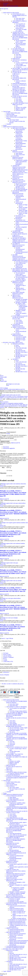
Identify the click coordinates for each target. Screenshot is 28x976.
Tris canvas (18, 47)
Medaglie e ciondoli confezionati (20, 311)
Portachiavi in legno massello (16, 901)
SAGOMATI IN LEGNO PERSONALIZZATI (18, 181)
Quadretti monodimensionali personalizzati (20, 249)
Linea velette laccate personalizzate (21, 264)
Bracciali (18, 346)
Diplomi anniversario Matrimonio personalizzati (21, 148)
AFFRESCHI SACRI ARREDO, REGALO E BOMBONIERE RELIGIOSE (20, 34)
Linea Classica (19, 321)
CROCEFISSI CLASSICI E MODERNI (16, 707)
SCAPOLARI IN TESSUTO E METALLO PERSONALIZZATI (14, 895)
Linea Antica (19, 320)
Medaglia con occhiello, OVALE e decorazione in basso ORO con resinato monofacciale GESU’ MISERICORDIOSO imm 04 (13, 608)
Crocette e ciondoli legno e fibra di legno (22, 63)
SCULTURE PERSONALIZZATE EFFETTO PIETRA (17, 157)
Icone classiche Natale (11, 115)
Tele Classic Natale (14, 120)
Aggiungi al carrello (5, 441)
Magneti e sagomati (20, 108)
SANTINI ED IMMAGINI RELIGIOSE (16, 772)
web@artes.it (6, 672)
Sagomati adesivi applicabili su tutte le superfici (21, 290)
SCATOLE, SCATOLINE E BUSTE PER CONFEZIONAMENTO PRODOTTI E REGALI (19, 87)
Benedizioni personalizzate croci (20, 219)
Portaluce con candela (21, 107)
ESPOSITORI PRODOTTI (19, 83)
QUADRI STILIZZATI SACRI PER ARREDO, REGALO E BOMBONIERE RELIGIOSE (19, 51)
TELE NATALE (10, 786)
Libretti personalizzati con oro (16, 931)
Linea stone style (20, 19)
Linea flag (18, 54)
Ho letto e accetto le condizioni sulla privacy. (13, 683)
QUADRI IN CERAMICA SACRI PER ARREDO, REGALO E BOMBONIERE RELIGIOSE (19, 92)
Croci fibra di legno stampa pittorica (20, 27)
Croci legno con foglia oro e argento (21, 30)
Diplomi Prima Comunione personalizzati (19, 138)
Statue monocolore (20, 154)
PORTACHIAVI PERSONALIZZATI (17, 335)
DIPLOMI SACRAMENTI (19, 128)
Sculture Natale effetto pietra (13, 113)
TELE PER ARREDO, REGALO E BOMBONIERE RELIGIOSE (19, 38)
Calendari (8, 124)
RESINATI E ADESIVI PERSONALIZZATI (18, 282)
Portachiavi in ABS (20, 338)
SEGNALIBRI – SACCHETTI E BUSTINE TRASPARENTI (14, 755)
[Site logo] (2, 8)
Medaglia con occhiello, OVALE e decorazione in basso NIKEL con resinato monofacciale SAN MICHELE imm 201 (13, 589)
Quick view (3, 485)
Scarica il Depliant (4, 674)
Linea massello (19, 101)
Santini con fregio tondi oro (23, 213)
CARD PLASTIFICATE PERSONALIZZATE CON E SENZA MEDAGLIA (19, 173)
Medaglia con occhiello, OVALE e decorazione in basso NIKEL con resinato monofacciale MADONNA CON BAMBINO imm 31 (13, 553)
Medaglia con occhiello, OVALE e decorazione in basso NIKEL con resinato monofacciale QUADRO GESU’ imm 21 (13, 571)
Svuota (8, 433)
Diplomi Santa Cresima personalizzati (21, 141)
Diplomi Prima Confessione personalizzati (19, 134)
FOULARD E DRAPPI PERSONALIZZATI (18, 293)
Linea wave (18, 56)
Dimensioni (3, 432)
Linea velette (15, 76)
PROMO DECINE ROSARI (16, 960)
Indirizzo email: (4, 680)
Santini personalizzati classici (16, 908)
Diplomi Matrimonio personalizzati (21, 144)
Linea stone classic (20, 18)
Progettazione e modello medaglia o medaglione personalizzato (23, 307)
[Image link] (6, 638)
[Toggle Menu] (0, 10)
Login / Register (7, 971)
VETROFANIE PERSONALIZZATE (17, 232)
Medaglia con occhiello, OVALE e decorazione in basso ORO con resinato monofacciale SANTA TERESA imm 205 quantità (13, 437)
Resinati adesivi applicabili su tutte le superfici (21, 285)
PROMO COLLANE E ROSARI (17, 957)
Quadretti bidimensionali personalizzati (22, 252)
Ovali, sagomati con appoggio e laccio (20, 186)
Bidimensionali (19, 110)
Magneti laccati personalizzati (19, 266)
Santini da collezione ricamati (16, 773)
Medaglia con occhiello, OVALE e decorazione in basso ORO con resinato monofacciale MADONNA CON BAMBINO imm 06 (12, 627)
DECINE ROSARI (20, 351)
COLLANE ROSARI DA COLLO (21, 348)
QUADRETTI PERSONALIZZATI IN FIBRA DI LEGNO (18, 245)
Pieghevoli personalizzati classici (17, 922)
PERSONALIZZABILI (18, 344)
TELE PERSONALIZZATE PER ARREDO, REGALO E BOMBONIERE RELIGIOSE (20, 270)
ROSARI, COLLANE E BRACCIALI (13, 342)
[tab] (6, 447)
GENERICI (15, 359)
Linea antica (19, 99)
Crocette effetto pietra (21, 65)
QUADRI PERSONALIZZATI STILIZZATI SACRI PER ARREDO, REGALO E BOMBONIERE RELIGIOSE (20, 257)
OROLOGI (15, 75)
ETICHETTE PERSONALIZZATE (17, 179)
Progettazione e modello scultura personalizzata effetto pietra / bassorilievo (21, 162)
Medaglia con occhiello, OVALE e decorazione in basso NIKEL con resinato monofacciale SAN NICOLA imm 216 (14, 398)
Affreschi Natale (10, 114)
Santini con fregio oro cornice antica (23, 211)
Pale (17, 106)
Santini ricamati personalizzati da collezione (20, 196)
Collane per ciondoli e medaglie (17, 893)
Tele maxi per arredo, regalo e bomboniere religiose (21, 45)
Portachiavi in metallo (21, 337)
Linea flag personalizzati (22, 261)
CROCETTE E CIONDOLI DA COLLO (16, 747)
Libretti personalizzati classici (16, 929)
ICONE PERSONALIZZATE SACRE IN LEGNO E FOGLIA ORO (20, 317)
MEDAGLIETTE (16, 71)
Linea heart (18, 57)
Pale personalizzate (20, 188)
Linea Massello (19, 323)
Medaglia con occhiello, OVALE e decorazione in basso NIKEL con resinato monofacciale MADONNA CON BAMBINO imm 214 (13, 533)
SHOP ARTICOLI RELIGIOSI (11, 12)
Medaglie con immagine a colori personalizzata (21, 300)
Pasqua (5, 125)
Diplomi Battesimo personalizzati (20, 130)
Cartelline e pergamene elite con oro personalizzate (21, 228)
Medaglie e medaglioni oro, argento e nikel (21, 302)
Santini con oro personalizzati (19, 202)
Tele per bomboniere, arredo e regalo (21, 41)
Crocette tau (18, 67)
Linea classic (19, 100)
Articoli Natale (6, 111)
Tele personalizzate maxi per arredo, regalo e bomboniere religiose (22, 278)
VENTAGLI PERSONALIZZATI (17, 176)
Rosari (17, 345)
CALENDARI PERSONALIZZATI (17, 325)
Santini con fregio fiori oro (18, 911)
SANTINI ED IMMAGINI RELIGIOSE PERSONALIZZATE (16, 903)
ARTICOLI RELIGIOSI (9, 389)
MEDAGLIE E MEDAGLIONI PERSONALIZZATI (17, 297)
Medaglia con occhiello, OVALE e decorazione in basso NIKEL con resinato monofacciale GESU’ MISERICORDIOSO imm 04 (13, 513)
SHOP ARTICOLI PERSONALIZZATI (13, 126)
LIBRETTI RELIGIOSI (18, 327)
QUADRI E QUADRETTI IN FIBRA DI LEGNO (20, 104)
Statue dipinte (19, 153)
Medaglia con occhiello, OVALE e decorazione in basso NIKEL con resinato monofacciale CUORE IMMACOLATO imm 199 (13, 493)
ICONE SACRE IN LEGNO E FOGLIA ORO (19, 97)
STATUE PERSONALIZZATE (17, 151)
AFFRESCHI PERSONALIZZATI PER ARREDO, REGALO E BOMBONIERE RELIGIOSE (20, 168)
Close (1, 975)
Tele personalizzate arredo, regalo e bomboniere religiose (21, 274)
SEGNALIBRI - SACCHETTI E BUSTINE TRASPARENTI (20, 69)
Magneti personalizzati (21, 184)
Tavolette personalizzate (21, 189)
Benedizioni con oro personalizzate (21, 216)
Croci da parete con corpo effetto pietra (20, 24)
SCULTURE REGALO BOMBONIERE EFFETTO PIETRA (19, 15)
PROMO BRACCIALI (21, 355)
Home (1, 389)
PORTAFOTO (16, 58)
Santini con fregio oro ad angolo (23, 208)
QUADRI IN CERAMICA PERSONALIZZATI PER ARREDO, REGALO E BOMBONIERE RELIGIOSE (20, 240)
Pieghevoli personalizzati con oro (17, 924)
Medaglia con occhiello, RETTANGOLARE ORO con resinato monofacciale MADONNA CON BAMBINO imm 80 (13, 406)
